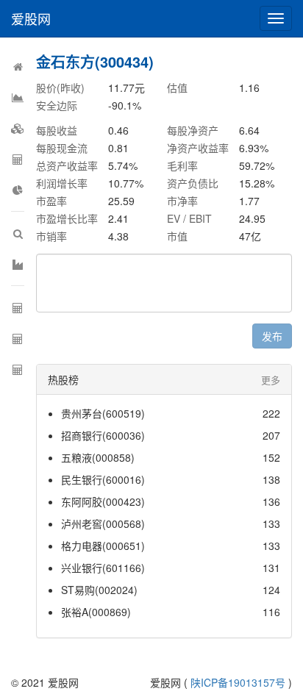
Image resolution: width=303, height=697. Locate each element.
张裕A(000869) (96, 611)
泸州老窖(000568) (103, 523)
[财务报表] (17, 189)
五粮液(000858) (98, 457)
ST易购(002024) (99, 589)
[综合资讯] (17, 66)
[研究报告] (17, 97)
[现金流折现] (17, 307)
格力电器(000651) (103, 545)
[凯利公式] (17, 369)
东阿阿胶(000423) (103, 501)
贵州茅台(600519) (103, 413)
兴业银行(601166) (103, 567)
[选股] (17, 233)
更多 (270, 380)
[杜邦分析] (17, 128)
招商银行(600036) (103, 435)
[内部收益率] (17, 338)
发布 (272, 336)
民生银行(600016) (103, 479)
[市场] (17, 264)
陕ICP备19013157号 (237, 682)
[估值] (17, 159)
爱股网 (31, 18)
